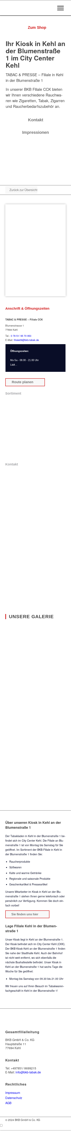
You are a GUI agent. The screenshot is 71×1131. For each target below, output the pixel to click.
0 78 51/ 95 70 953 (21, 336)
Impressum (12, 1092)
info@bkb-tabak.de (28, 1072)
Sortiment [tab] (13, 393)
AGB (8, 1103)
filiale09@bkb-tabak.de (26, 340)
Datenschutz (13, 1098)
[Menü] (60, 7)
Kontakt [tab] (11, 464)
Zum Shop (12, 1022)
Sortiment (26, 849)
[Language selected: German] (35, 1125)
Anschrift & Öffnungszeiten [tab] (27, 308)
